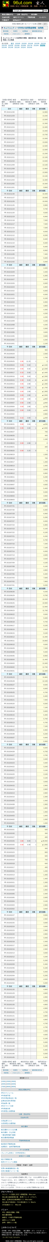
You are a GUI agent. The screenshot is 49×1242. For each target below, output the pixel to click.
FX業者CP (5, 20)
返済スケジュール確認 (9, 1162)
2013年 (10, 47)
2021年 (4, 45)
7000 (3, 1086)
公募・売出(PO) (22, 14)
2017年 (29, 45)
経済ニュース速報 (8, 1220)
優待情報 (35, 31)
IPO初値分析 (5, 1108)
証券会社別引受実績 (8, 1101)
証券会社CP (17, 20)
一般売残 (5, 34)
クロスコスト (16, 34)
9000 (13, 1086)
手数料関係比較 (24, 1141)
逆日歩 (40, 31)
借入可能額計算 (6, 1159)
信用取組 (25, 31)
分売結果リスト (6, 1121)
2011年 (23, 47)
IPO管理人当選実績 (8, 1111)
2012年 (17, 47)
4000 (3, 1084)
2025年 (24, 43)
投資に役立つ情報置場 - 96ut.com (23, 1194)
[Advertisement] (24, 73)
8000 (8, 1086)
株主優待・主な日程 (8, 1132)
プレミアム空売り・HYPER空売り (13, 1153)
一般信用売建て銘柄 (8, 1135)
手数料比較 (31, 17)
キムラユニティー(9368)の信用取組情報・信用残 (23, 28)
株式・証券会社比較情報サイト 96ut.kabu (17, 1199)
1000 (3, 1081)
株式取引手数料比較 (8, 1144)
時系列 (15, 31)
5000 (8, 1084)
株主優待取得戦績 (7, 1137)
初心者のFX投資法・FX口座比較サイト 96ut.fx (19, 1202)
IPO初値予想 (5, 1095)
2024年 (30, 43)
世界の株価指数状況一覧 (10, 1168)
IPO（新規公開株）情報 (10, 1212)
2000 (8, 1081)
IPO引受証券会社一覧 (9, 1098)
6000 (13, 1084)
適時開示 (27, 34)
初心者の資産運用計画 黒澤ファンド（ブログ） (19, 1197)
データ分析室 (24, 1150)
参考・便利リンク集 (9, 1222)
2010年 (29, 47)
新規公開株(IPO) (7, 14)
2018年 (23, 45)
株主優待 (34, 14)
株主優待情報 (7, 1215)
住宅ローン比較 (24, 1156)
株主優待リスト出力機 (9, 1130)
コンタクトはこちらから (11, 1237)
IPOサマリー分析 (7, 1106)
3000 (13, 1081)
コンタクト (42, 17)
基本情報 (5, 31)
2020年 (10, 45)
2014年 (4, 47)
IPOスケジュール (7, 1093)
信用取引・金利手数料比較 (10, 1147)
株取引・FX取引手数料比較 (12, 1217)
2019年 (17, 45)
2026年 (17, 43)
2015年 (42, 45)
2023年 (37, 43)
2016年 (36, 45)
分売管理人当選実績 (8, 1123)
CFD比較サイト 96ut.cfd (11, 1205)
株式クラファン (18, 17)
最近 (12, 43)
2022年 (43, 43)
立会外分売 (5, 17)
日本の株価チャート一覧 (10, 1171)
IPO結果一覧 (5, 1103)
